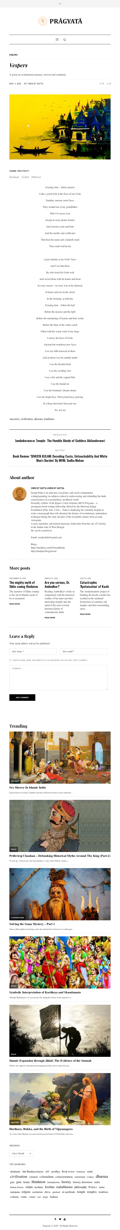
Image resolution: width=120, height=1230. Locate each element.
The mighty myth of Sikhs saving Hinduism (23, 584)
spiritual (56, 1191)
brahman (81, 1171)
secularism (37, 1191)
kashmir (39, 1187)
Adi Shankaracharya (32, 1171)
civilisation (18, 1176)
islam (29, 1187)
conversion (80, 1176)
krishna (49, 1187)
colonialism (47, 1177)
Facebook (14, 177)
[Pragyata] (60, 21)
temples (92, 1192)
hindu (26, 1182)
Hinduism (38, 1181)
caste (90, 1171)
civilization (27, 419)
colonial (33, 1177)
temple (81, 1192)
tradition (103, 1192)
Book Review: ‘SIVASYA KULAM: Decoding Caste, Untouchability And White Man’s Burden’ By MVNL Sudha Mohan (60, 458)
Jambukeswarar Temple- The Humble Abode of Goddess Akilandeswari (60, 440)
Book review (68, 1171)
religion (26, 1192)
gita (12, 1182)
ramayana (15, 1192)
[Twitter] (60, 1219)
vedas (24, 1196)
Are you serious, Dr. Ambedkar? (57, 584)
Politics (93, 1187)
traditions (49, 419)
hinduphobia (53, 1182)
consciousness (64, 1177)
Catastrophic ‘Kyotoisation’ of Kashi (94, 584)
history (66, 1181)
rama (102, 1187)
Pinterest (36, 177)
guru (18, 1182)
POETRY (13, 55)
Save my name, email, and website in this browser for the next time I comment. (50, 660)
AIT (47, 1171)
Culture (90, 1176)
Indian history (17, 1187)
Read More (14, 604)
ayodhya (55, 1171)
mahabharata (64, 1187)
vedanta (14, 1196)
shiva (47, 1192)
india (97, 1182)
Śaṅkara (54, 1196)
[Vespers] (60, 126)
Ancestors (14, 419)
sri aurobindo (68, 1192)
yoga (45, 1196)
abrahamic (15, 1171)
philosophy (80, 1187)
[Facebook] (55, 1219)
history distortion (82, 1182)
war (39, 1196)
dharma (38, 419)
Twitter (25, 177)
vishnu (32, 1196)
